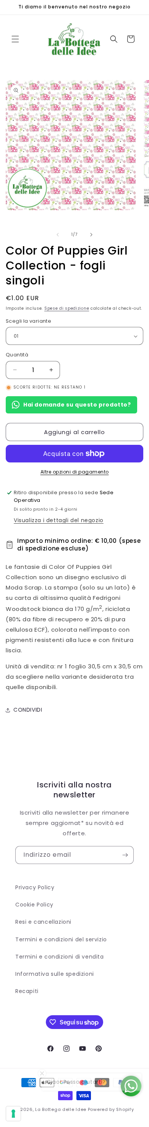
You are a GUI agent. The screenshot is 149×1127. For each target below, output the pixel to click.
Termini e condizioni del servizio (61, 939)
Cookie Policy (34, 904)
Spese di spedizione (66, 308)
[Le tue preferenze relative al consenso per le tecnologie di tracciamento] (13, 1113)
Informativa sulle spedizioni (54, 974)
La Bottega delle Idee (60, 1109)
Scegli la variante (28, 321)
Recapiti (27, 991)
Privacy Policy (34, 887)
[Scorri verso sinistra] (57, 234)
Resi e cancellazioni (43, 922)
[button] (15, 39)
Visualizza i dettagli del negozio (59, 520)
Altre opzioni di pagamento (74, 472)
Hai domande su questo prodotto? (77, 404)
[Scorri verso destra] (91, 234)
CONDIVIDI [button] (27, 710)
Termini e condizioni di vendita (59, 956)
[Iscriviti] (125, 855)
